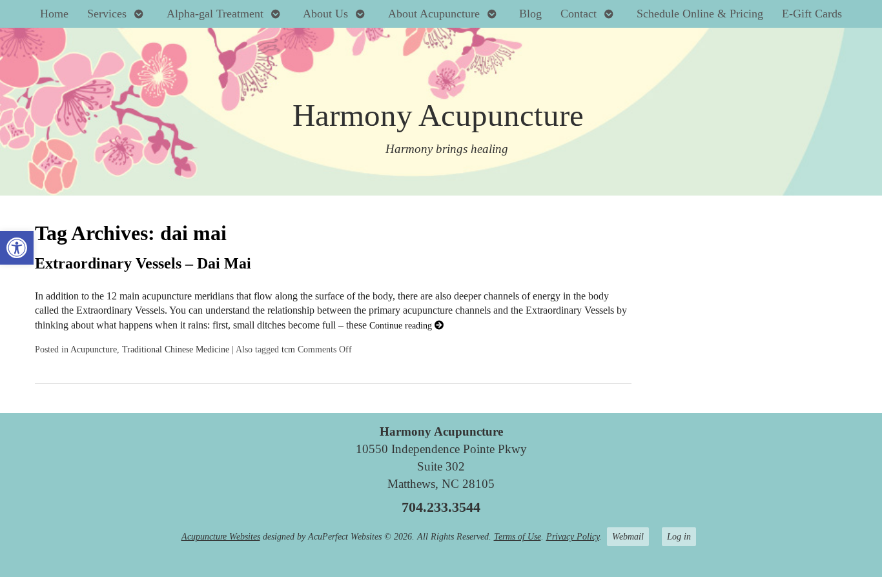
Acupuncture (93, 349)
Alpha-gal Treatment (215, 13)
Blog (530, 13)
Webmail (628, 536)
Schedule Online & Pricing (700, 13)
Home (54, 13)
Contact (578, 13)
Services (107, 13)
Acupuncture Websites (220, 536)
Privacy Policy (572, 536)
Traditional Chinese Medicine (175, 349)
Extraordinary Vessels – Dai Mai (143, 263)
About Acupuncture (434, 13)
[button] (17, 248)
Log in (679, 536)
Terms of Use (517, 536)
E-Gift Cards (812, 13)
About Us (325, 13)
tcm (288, 349)
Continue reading (402, 325)
